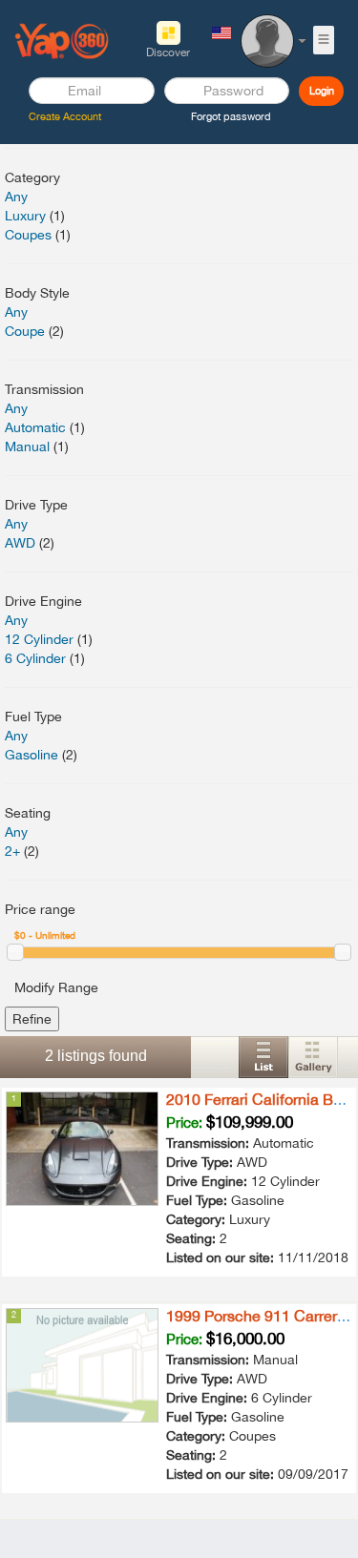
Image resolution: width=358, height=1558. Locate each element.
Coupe (25, 331)
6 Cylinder (35, 658)
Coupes (28, 234)
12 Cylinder (39, 639)
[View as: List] (263, 1057)
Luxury (25, 215)
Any (16, 196)
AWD (20, 542)
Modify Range (56, 987)
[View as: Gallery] (313, 1057)
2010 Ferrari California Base (262, 1099)
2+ (12, 851)
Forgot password (231, 116)
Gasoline (31, 754)
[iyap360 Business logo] (62, 40)
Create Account (65, 116)
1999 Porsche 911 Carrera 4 (262, 1315)
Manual (27, 446)
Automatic (35, 427)
